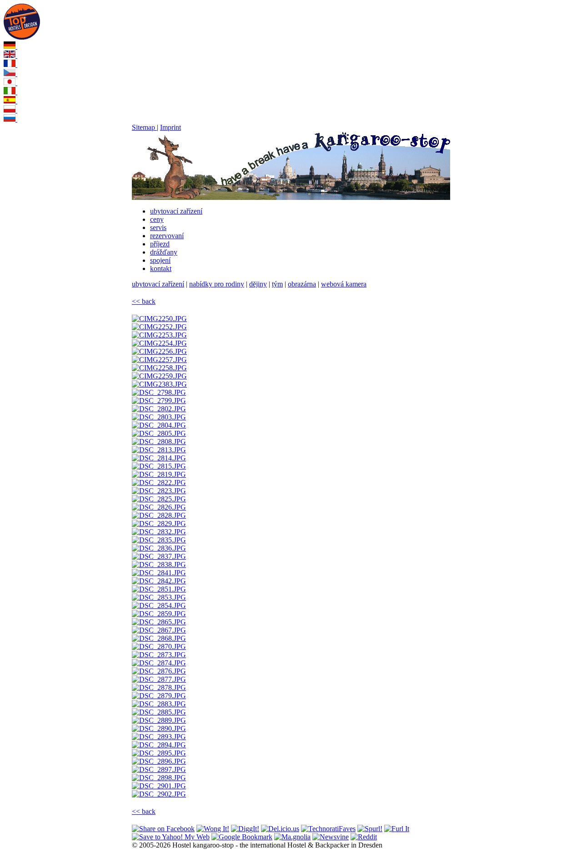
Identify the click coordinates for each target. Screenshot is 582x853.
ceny (157, 219)
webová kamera (343, 284)
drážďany (163, 252)
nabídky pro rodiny (216, 284)
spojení (160, 260)
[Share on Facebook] (163, 829)
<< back (144, 301)
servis (158, 227)
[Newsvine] (330, 837)
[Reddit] (364, 837)
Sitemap (144, 127)
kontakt (160, 268)
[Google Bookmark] (241, 837)
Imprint (170, 127)
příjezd (160, 244)
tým (277, 284)
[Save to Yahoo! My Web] (171, 837)
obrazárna (302, 284)
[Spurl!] (369, 829)
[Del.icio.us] (280, 829)
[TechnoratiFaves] (328, 829)
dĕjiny (258, 284)
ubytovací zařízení (176, 211)
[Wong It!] (212, 829)
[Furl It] (396, 829)
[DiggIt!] (245, 829)
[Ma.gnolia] (292, 837)
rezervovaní (167, 236)
